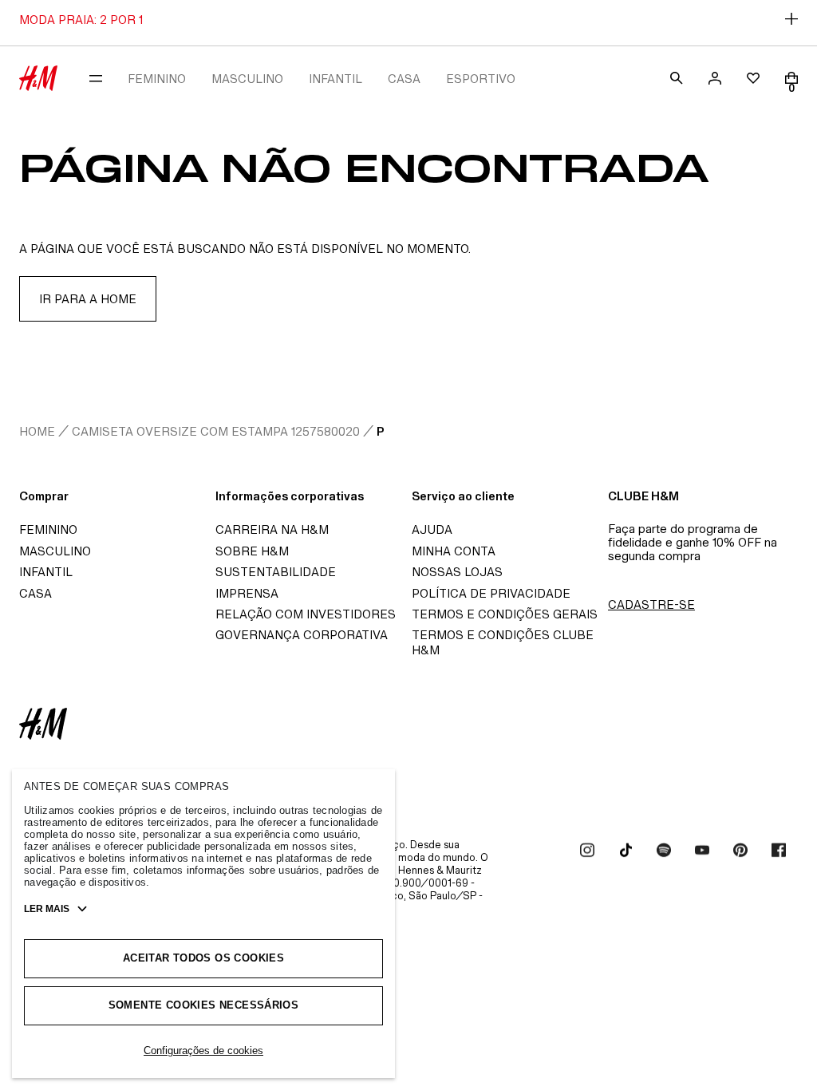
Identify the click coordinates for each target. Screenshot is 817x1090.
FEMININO (157, 78)
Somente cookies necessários (204, 1005)
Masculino (55, 551)
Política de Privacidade (491, 593)
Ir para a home (87, 299)
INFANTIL (335, 78)
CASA (404, 78)
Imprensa (246, 593)
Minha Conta (453, 551)
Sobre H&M (252, 551)
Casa (35, 593)
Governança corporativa (301, 635)
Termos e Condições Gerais (505, 614)
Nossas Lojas (457, 572)
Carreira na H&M (272, 529)
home (37, 431)
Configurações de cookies (203, 1050)
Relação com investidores (305, 614)
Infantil (46, 572)
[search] (676, 78)
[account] (715, 78)
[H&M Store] (38, 78)
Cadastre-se (651, 604)
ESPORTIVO (480, 78)
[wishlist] (753, 78)
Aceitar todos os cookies (203, 958)
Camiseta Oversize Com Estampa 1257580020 (216, 431)
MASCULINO (247, 78)
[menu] (96, 78)
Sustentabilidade (275, 572)
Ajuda (432, 529)
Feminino (48, 529)
